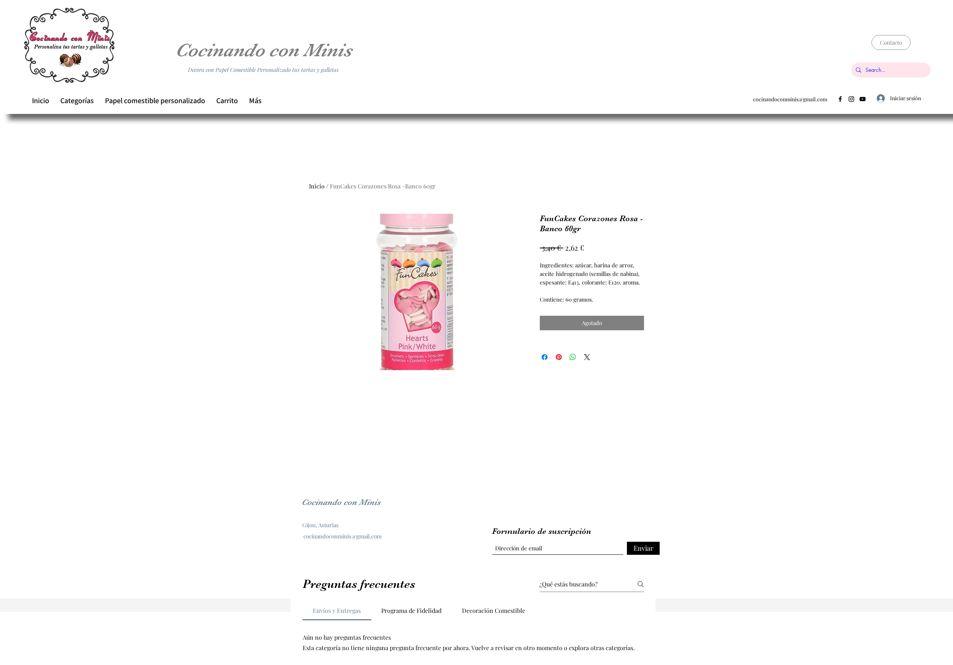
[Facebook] (840, 99)
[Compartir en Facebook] (544, 357)
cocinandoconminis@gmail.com (790, 99)
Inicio (317, 186)
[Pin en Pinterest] (558, 357)
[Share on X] (587, 357)
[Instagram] (851, 99)
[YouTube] (862, 99)
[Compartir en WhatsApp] (572, 357)
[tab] (337, 610)
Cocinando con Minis (263, 50)
